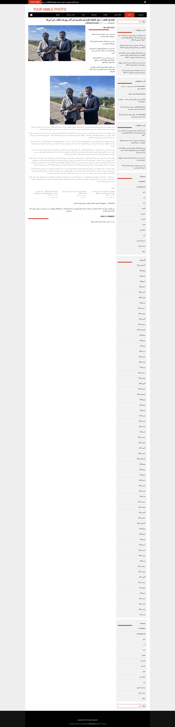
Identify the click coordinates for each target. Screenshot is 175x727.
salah (143, 99)
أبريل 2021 (142, 598)
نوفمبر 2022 (141, 507)
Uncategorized (141, 187)
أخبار (129, 15)
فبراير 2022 (142, 555)
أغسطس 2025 (141, 329)
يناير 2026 (142, 303)
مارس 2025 (142, 356)
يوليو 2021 (142, 588)
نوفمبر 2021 (141, 571)
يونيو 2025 (142, 340)
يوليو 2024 (142, 399)
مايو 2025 (142, 346)
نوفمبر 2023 (141, 442)
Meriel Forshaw (140, 107)
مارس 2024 (142, 421)
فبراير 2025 (142, 362)
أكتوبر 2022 (142, 512)
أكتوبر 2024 (142, 383)
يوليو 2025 (142, 335)
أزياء (83, 15)
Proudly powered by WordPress (78, 724)
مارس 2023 (142, 485)
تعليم (143, 224)
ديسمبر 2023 (141, 437)
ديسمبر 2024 (141, 372)
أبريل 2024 (142, 416)
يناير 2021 (142, 614)
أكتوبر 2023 (142, 448)
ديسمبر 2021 (141, 566)
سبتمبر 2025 (141, 324)
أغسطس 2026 (141, 265)
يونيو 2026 (142, 276)
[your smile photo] (31, 14)
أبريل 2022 (142, 545)
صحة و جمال (70, 15)
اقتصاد (105, 15)
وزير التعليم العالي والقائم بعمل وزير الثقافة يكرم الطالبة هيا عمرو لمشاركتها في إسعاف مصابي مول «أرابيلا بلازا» (132, 55)
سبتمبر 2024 (141, 389)
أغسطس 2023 (141, 459)
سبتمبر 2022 (141, 518)
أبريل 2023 (142, 480)
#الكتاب (88, 203)
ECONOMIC (142, 181)
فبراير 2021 (142, 609)
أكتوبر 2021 (142, 577)
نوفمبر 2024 (141, 378)
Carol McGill (141, 114)
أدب (144, 197)
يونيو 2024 (142, 405)
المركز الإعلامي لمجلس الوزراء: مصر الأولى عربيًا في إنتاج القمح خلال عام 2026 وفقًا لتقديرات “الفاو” (131, 38)
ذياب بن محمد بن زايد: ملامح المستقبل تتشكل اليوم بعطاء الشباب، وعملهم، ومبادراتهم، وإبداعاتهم (104, 60)
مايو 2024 (142, 410)
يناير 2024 (142, 432)
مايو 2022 (142, 539)
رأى (144, 235)
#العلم (93, 203)
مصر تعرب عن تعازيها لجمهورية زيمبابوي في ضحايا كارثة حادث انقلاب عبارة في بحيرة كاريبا (102, 51)
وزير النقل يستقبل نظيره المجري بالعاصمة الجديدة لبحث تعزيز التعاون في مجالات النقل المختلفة (102, 69)
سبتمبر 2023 (141, 453)
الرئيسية (140, 15)
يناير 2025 (142, 367)
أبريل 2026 (142, 286)
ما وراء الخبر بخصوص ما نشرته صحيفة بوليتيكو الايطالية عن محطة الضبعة (57, 2)
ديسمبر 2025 (141, 308)
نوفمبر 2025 (141, 313)
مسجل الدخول (102, 221)
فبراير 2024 (142, 426)
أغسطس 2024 (141, 394)
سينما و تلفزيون (141, 240)
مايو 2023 (142, 475)
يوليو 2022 (142, 528)
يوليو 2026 (142, 270)
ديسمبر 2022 (141, 502)
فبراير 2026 (142, 297)
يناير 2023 (142, 496)
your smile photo (49, 9)
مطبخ (58, 15)
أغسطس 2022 (141, 523)
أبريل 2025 (142, 351)
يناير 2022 (142, 561)
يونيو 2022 (142, 534)
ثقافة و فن (117, 15)
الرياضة (93, 15)
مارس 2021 (142, 604)
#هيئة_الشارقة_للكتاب (80, 203)
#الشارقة (98, 203)
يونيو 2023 (142, 469)
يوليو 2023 (142, 464)
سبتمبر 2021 (141, 582)
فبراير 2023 (142, 491)
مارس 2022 (142, 550)
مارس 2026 (142, 292)
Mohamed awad (93, 23)
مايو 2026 (142, 281)
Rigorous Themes (101, 724)
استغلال (130, 94)
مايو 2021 (142, 593)
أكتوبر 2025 (142, 319)
